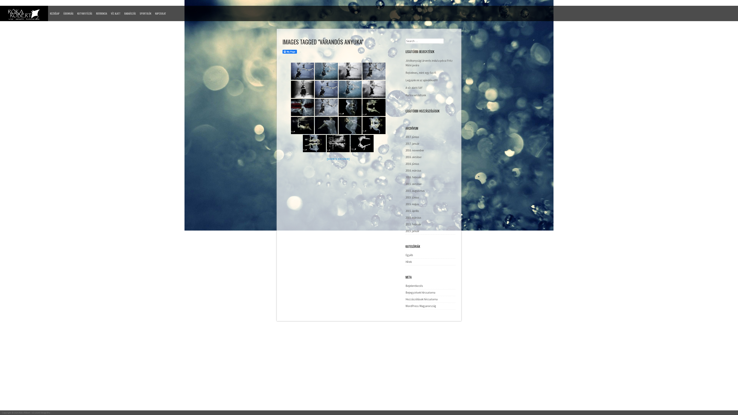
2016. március (413, 170)
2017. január (412, 143)
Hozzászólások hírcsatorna (422, 299)
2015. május (412, 204)
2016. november (415, 150)
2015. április (412, 211)
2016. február (413, 177)
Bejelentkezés (414, 286)
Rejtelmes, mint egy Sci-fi (421, 73)
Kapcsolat (160, 13)
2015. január (412, 231)
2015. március (413, 217)
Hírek (409, 262)
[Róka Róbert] (25, 15)
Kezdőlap (55, 13)
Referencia (101, 13)
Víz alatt (116, 13)
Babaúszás (130, 13)
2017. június (412, 137)
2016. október (414, 157)
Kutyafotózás (84, 13)
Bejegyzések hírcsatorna (420, 292)
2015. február (413, 224)
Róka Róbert (24, 412)
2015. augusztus (415, 191)
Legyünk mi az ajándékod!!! (422, 80)
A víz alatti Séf (414, 88)
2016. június (412, 164)
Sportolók (145, 13)
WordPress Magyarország (421, 306)
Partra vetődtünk (416, 95)
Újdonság (68, 13)
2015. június (412, 197)
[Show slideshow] (338, 159)
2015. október (414, 184)
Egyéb (409, 255)
